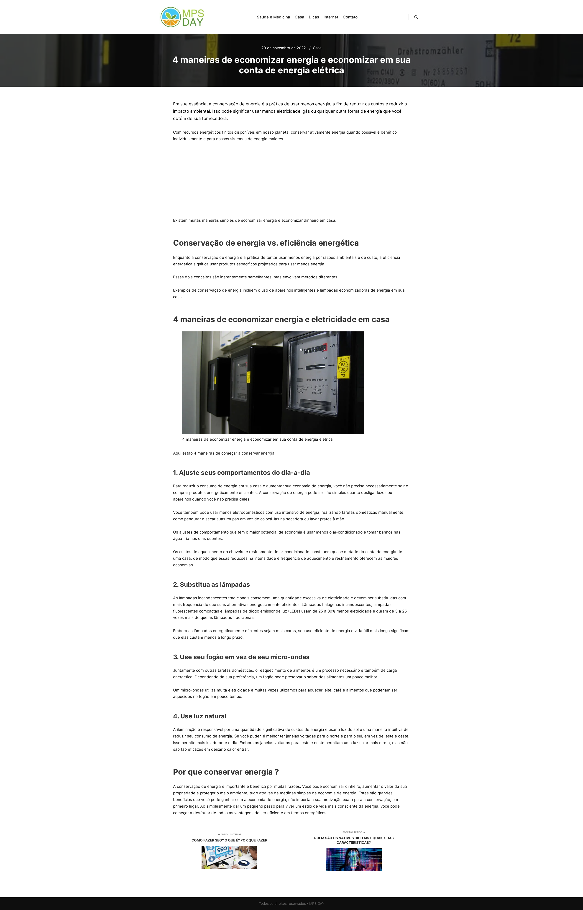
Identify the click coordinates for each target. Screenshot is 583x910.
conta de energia (380, 551)
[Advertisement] (291, 179)
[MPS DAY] (182, 17)
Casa (317, 48)
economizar (333, 786)
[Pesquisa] (416, 17)
